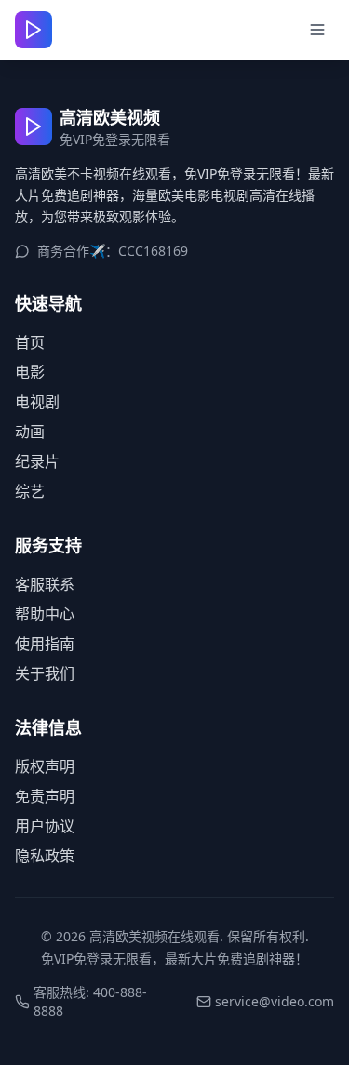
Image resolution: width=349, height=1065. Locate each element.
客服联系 (44, 584)
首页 (30, 342)
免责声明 (44, 796)
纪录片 (37, 461)
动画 (30, 431)
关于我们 (44, 673)
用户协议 (44, 826)
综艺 (30, 491)
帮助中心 (44, 614)
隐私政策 (44, 855)
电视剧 (37, 402)
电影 (30, 372)
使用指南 (44, 643)
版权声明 (44, 766)
